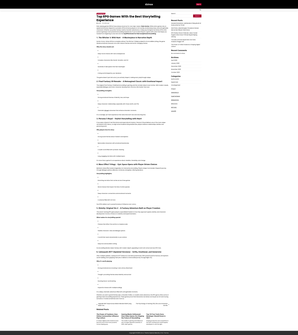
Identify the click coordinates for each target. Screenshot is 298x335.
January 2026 (175, 63)
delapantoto (175, 100)
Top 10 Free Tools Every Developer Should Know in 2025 (156, 316)
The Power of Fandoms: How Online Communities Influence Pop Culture (108, 316)
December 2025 (176, 66)
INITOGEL (174, 107)
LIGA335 (173, 111)
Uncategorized (101, 13)
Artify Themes (164, 333)
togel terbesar (175, 96)
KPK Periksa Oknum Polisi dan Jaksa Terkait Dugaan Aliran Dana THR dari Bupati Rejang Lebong (184, 35)
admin (99, 23)
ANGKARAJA (175, 92)
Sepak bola (174, 82)
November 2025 (176, 69)
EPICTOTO (174, 104)
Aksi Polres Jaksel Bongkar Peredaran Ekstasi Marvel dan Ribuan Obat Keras (185, 29)
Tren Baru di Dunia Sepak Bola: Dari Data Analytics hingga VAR (183, 40)
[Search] (200, 10)
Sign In (199, 4)
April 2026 (174, 60)
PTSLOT (173, 89)
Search (173, 13)
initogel (106, 110)
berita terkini (175, 79)
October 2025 (175, 72)
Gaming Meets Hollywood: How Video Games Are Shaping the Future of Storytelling (132, 316)
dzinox (149, 4)
